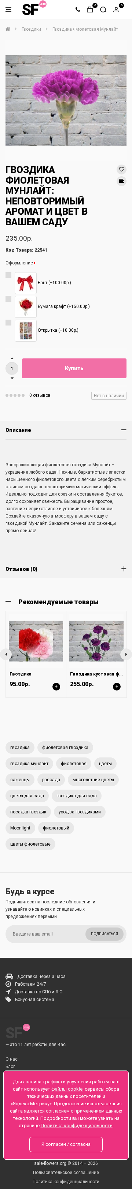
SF (30, 10)
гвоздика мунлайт (29, 763)
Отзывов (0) (21, 569)
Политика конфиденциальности (66, 1181)
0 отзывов (40, 395)
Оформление (19, 263)
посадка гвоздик (28, 811)
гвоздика (20, 747)
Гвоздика (21, 674)
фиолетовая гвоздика (65, 747)
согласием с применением (75, 1111)
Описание (18, 430)
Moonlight (20, 828)
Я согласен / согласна (66, 1144)
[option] (66, 100)
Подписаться (104, 934)
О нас (12, 1059)
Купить (74, 368)
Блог (10, 1066)
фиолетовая (74, 763)
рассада (51, 779)
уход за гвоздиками (80, 811)
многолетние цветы (93, 779)
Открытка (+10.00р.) (57, 330)
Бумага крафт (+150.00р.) (63, 306)
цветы (105, 763)
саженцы (20, 779)
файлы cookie (66, 1089)
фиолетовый (56, 828)
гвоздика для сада (76, 795)
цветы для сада (27, 795)
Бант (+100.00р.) (54, 282)
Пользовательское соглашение (66, 1172)
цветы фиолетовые (30, 844)
